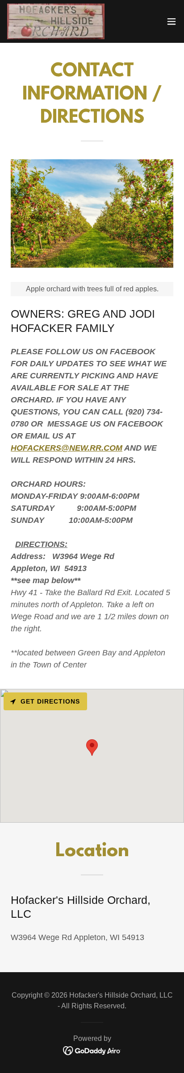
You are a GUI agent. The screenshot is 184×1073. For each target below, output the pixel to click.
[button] (171, 21)
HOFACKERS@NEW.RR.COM (66, 447)
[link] (56, 21)
